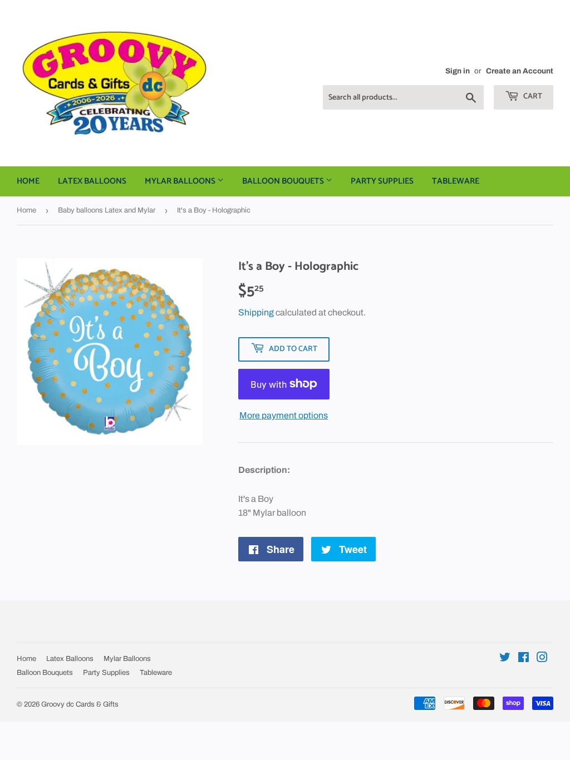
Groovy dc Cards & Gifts (80, 704)
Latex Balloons (92, 181)
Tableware (455, 181)
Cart (532, 96)
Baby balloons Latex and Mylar (106, 210)
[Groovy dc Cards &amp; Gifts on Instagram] (542, 658)
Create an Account (519, 71)
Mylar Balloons (181, 181)
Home (28, 181)
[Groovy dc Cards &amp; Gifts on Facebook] (523, 658)
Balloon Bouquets (284, 181)
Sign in (457, 71)
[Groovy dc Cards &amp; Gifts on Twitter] (504, 658)
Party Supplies (382, 181)
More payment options (283, 415)
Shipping (256, 312)
